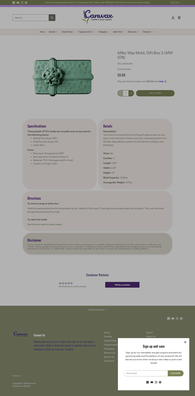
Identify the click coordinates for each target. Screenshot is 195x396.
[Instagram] (156, 382)
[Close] (185, 342)
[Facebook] (147, 382)
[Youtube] (152, 382)
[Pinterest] (160, 382)
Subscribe (176, 373)
